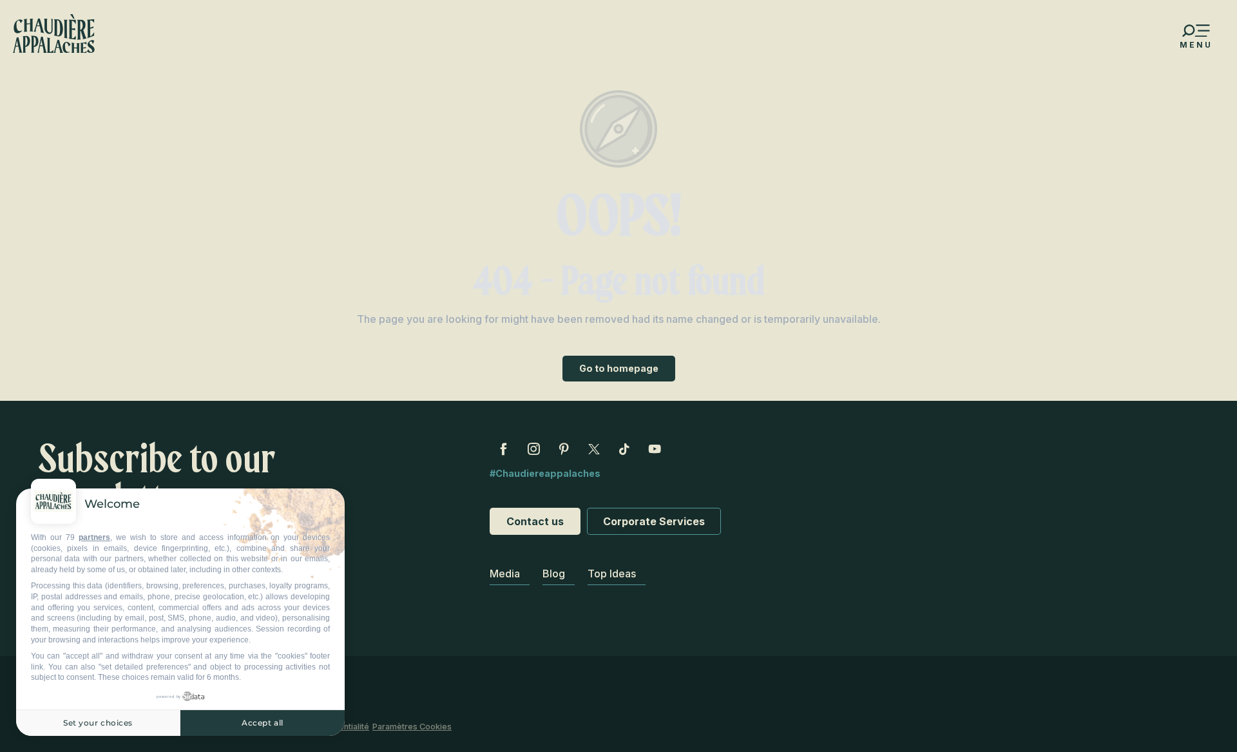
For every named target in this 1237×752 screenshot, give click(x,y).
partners (94, 537)
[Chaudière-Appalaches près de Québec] (54, 33)
